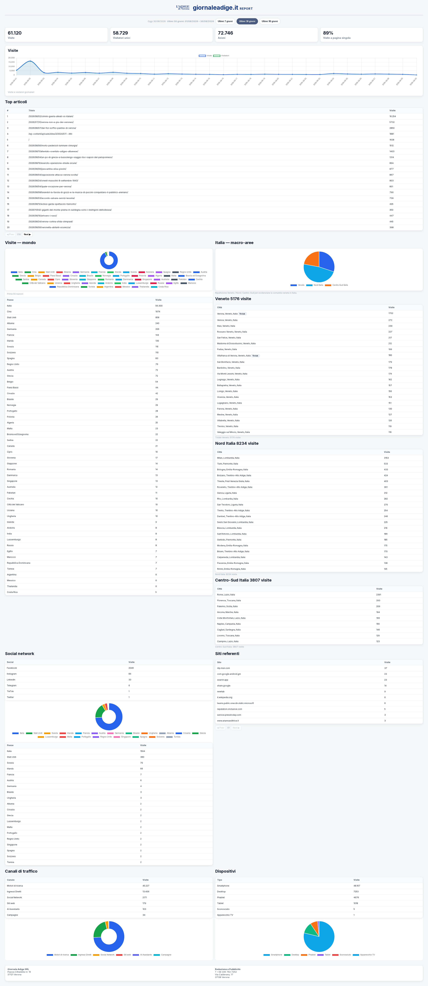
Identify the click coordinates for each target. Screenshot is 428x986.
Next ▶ (27, 234)
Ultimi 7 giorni (225, 21)
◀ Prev (10, 234)
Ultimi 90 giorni (270, 21)
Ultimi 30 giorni (247, 21)
